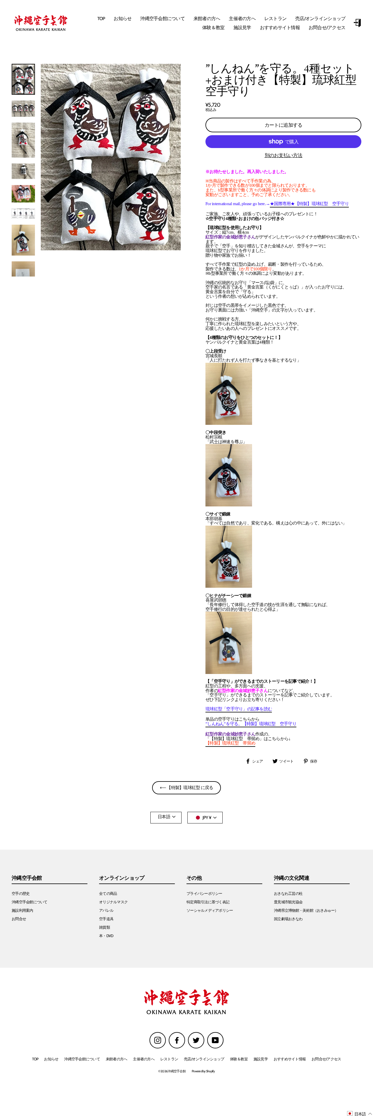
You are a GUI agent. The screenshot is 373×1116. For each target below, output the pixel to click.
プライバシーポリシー (204, 893)
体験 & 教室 (213, 27)
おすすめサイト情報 (280, 27)
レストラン (275, 18)
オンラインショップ (121, 878)
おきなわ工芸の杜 (288, 893)
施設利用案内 (22, 910)
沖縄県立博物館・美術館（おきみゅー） (306, 910)
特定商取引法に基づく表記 (207, 902)
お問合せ (19, 919)
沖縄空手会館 (27, 878)
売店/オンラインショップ (320, 18)
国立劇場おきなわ (288, 919)
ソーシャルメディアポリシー (209, 910)
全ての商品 (108, 893)
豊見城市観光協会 (288, 902)
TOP (101, 18)
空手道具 (106, 919)
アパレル (106, 910)
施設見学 (242, 27)
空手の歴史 (20, 893)
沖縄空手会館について (162, 18)
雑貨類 (104, 927)
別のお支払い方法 (283, 155)
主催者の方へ (242, 18)
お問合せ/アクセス (327, 27)
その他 (194, 878)
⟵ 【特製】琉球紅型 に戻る (186, 787)
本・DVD (106, 936)
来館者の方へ (206, 18)
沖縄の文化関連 (291, 878)
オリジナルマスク (113, 902)
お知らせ (122, 18)
